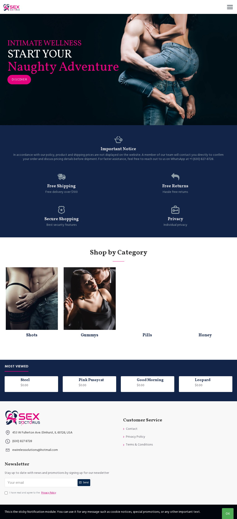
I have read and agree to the (32, 492)
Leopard (202, 380)
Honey (205, 335)
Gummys (89, 335)
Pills (147, 335)
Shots (31, 335)
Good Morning (150, 380)
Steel (25, 380)
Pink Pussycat (91, 380)
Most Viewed (16, 366)
